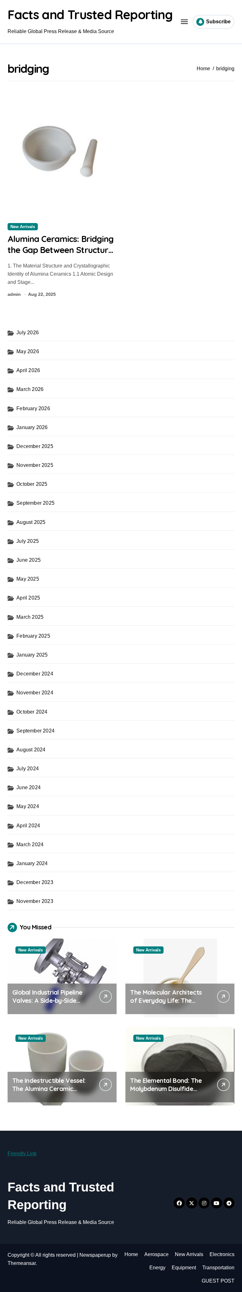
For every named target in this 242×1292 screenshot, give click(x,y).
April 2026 (28, 370)
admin (14, 294)
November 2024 (34, 692)
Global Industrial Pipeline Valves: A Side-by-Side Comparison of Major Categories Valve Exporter (50, 1004)
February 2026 (33, 408)
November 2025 (34, 465)
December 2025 (34, 446)
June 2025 (28, 560)
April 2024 (28, 825)
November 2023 (34, 901)
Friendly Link (22, 1153)
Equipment (184, 1267)
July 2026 (27, 332)
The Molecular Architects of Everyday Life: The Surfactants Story (166, 1000)
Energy (157, 1267)
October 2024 (31, 712)
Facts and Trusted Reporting (90, 14)
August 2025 (30, 522)
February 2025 (33, 636)
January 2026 (32, 427)
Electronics (222, 1254)
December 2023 (34, 882)
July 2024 (27, 768)
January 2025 (32, 654)
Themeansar (22, 1263)
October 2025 (31, 484)
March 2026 (29, 389)
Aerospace (156, 1254)
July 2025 (27, 541)
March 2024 (29, 844)
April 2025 (28, 597)
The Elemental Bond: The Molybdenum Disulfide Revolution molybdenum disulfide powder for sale (166, 1093)
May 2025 (27, 579)
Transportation (218, 1267)
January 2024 (32, 863)
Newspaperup (95, 1255)
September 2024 (35, 730)
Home (131, 1254)
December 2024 (34, 673)
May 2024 (27, 806)
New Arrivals (22, 226)
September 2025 (35, 503)
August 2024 (30, 749)
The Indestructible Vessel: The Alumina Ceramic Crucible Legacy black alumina (48, 1093)
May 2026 (27, 351)
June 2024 (28, 787)
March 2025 (29, 617)
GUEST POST (218, 1280)
